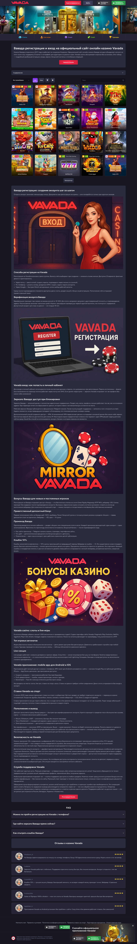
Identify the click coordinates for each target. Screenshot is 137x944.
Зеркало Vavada (68, 62)
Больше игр (68, 180)
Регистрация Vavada (68, 797)
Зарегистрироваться (73, 3)
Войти (88, 3)
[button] (2, 20)
